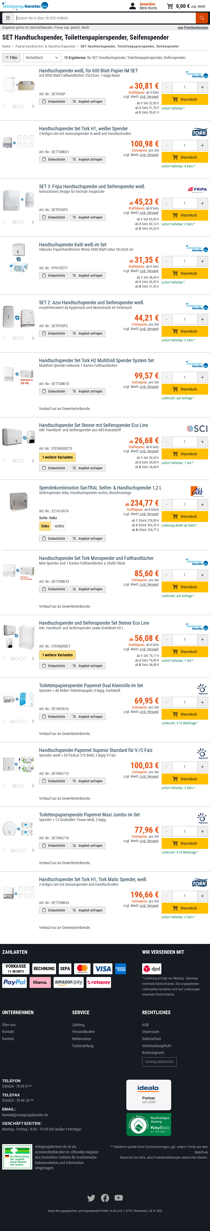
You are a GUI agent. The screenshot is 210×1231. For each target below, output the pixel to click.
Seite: (48, 518)
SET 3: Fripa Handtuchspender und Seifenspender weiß (91, 186)
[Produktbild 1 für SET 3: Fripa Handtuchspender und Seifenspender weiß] (14, 222)
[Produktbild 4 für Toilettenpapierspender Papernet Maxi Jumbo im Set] (25, 850)
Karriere (8, 1039)
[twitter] (91, 1197)
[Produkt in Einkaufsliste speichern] (53, 101)
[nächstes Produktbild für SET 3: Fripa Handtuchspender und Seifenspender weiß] (33, 222)
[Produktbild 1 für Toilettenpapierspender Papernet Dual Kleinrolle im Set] (12, 721)
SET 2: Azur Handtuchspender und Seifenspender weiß (91, 302)
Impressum (151, 1031)
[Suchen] (202, 18)
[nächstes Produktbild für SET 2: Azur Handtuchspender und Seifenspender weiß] (33, 338)
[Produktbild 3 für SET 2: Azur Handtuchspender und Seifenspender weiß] (22, 338)
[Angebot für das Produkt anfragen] (87, 101)
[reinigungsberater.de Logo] (25, 6)
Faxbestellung (83, 1046)
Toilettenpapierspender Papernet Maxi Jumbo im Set (89, 814)
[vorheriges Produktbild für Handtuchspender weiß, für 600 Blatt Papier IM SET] (4, 106)
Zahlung (78, 1025)
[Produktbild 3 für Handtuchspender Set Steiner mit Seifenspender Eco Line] (22, 461)
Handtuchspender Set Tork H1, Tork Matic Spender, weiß (92, 879)
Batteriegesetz (153, 1052)
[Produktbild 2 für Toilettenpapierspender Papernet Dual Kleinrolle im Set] (16, 721)
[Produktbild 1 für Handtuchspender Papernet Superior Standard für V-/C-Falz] (14, 786)
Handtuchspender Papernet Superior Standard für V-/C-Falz (96, 750)
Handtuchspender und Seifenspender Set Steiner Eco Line (94, 623)
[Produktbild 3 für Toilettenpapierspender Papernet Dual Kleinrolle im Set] (20, 721)
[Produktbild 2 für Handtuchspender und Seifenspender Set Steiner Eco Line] (16, 658)
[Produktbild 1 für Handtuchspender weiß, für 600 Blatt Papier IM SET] (14, 106)
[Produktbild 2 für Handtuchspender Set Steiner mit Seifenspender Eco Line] (18, 461)
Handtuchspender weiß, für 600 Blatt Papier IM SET (88, 70)
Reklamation (81, 1039)
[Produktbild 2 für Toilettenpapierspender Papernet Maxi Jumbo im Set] (16, 850)
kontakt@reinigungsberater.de (25, 1115)
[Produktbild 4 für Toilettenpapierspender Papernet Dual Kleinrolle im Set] (25, 721)
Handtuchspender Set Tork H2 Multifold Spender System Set (96, 360)
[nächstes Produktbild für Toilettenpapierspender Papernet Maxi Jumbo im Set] (33, 850)
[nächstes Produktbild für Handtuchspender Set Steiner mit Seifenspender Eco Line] (33, 461)
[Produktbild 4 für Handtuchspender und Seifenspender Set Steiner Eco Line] (25, 658)
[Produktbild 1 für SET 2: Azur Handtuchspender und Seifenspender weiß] (14, 338)
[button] (143, 6)
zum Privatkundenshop (193, 27)
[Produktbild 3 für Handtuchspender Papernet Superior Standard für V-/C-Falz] (22, 786)
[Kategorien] (8, 18)
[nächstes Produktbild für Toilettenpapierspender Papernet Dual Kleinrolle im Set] (33, 721)
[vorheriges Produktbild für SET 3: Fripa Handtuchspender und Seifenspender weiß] (4, 222)
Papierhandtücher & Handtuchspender (46, 46)
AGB (145, 1025)
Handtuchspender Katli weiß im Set (72, 244)
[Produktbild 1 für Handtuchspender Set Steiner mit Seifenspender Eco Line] (14, 461)
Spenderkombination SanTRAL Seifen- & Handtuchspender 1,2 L (100, 488)
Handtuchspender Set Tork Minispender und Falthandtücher (96, 558)
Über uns (9, 1025)
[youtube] (118, 1197)
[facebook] (105, 1197)
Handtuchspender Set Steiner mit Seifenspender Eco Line (93, 425)
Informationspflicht (156, 1046)
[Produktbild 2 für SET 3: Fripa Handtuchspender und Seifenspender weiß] (18, 222)
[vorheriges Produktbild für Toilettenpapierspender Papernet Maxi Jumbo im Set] (4, 850)
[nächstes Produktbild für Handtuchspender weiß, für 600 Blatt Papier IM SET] (33, 106)
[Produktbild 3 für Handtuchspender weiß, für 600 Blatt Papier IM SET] (22, 106)
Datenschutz (151, 1039)
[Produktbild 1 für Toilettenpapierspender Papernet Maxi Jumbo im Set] (12, 850)
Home (6, 46)
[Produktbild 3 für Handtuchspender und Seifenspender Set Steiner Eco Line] (20, 658)
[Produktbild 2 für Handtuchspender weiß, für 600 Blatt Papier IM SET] (18, 106)
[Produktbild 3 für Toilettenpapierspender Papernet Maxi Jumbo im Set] (20, 850)
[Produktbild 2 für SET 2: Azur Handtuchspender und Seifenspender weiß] (18, 338)
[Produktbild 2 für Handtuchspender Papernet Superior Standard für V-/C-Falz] (18, 786)
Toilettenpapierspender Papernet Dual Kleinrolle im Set (91, 685)
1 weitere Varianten (57, 457)
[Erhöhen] (202, 87)
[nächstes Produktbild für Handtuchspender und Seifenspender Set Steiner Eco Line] (33, 659)
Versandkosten (83, 1031)
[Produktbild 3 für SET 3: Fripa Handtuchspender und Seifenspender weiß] (22, 222)
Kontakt (8, 1031)
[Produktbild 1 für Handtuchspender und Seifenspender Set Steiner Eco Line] (12, 658)
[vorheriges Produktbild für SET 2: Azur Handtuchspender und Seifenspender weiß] (4, 338)
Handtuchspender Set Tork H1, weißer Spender (83, 128)
